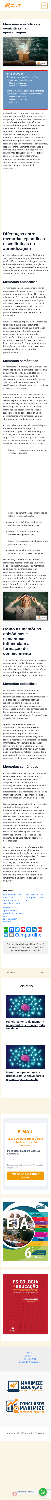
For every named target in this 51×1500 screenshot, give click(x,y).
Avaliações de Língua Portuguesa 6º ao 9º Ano (35, 897)
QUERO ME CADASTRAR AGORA (25, 1176)
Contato (29, 1355)
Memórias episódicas (17, 83)
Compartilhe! (29, 935)
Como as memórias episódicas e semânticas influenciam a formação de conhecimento (25, 92)
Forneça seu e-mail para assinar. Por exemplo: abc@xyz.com (25, 1166)
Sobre (29, 1352)
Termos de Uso (28, 1358)
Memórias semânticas (18, 86)
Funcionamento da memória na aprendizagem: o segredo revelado (12, 898)
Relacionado (14, 102)
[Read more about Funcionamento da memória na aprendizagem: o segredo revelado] (25, 1006)
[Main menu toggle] (44, 6)
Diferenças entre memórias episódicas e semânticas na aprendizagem (24, 78)
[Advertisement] (25, 199)
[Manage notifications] (14, 1494)
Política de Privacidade (29, 1361)
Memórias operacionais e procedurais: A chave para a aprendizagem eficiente (25, 1076)
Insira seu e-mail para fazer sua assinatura (23, 1152)
